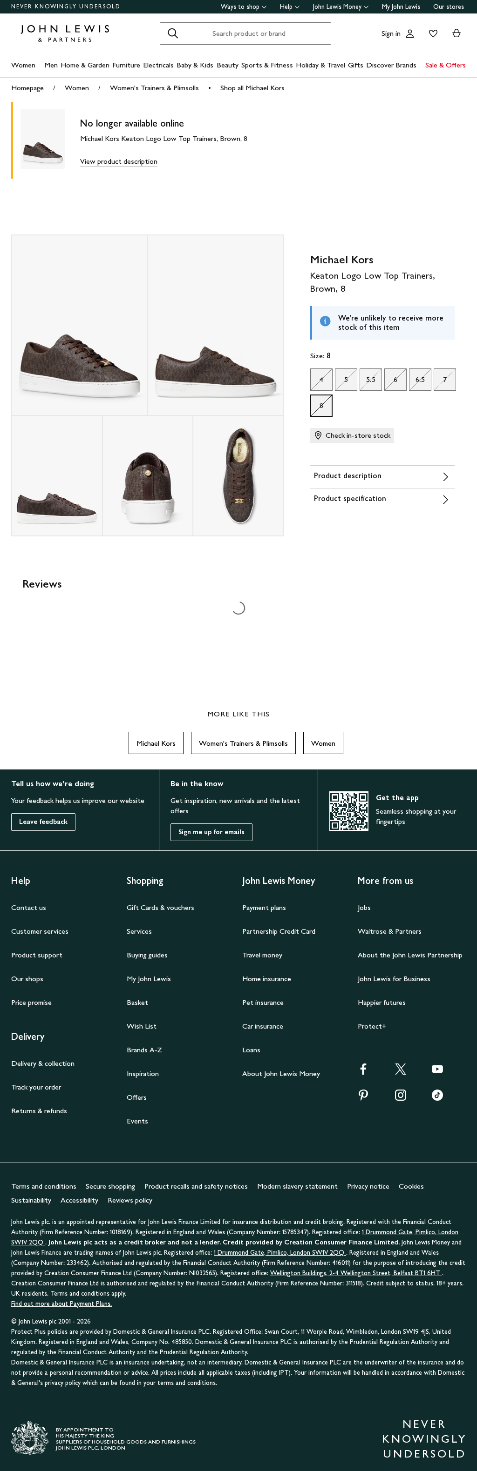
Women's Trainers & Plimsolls (154, 87)
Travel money (262, 954)
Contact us (28, 907)
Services (139, 931)
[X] (400, 1072)
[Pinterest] (363, 1098)
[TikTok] (437, 1098)
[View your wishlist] (431, 33)
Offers (137, 1097)
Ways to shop (240, 7)
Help (286, 7)
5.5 (367, 382)
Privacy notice (368, 1186)
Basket (137, 1002)
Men (51, 64)
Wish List (142, 1026)
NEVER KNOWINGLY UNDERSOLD (66, 6)
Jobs (364, 907)
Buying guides (147, 954)
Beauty (227, 64)
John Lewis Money (337, 7)
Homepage (27, 87)
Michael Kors (156, 743)
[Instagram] (400, 1098)
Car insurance (262, 1026)
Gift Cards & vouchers (160, 907)
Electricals (158, 64)
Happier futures (382, 1002)
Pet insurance (263, 1002)
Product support (36, 954)
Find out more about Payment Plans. (61, 1304)
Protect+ (372, 1026)
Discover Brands (391, 64)
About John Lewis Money (281, 1073)
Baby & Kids (195, 64)
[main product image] (50, 140)
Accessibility (79, 1200)
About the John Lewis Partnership (410, 954)
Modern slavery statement (297, 1186)
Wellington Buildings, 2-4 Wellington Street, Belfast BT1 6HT (356, 1273)
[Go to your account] (410, 33)
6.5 (417, 382)
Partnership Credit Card (278, 931)
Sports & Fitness (267, 64)
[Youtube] (437, 1072)
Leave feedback (43, 822)
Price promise (31, 1002)
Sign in (391, 33)
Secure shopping (110, 1186)
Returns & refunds (39, 1110)
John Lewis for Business (394, 978)
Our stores (448, 7)
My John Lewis (401, 7)
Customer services (39, 931)
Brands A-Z (144, 1049)
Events (137, 1121)
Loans (251, 1049)
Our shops (27, 978)
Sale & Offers (445, 64)
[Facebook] (363, 1072)
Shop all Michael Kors (252, 87)
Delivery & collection (43, 1063)
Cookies (411, 1186)
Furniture (126, 64)
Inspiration (143, 1073)
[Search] (173, 33)
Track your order (36, 1087)
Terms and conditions (43, 1186)
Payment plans (264, 907)
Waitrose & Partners (390, 931)
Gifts (355, 64)
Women (23, 64)
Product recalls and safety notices (196, 1186)
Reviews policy (130, 1200)
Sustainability (31, 1200)
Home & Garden (85, 64)
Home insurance (266, 978)
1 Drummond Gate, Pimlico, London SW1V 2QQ (280, 1253)
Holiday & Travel (320, 64)
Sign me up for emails (211, 832)
